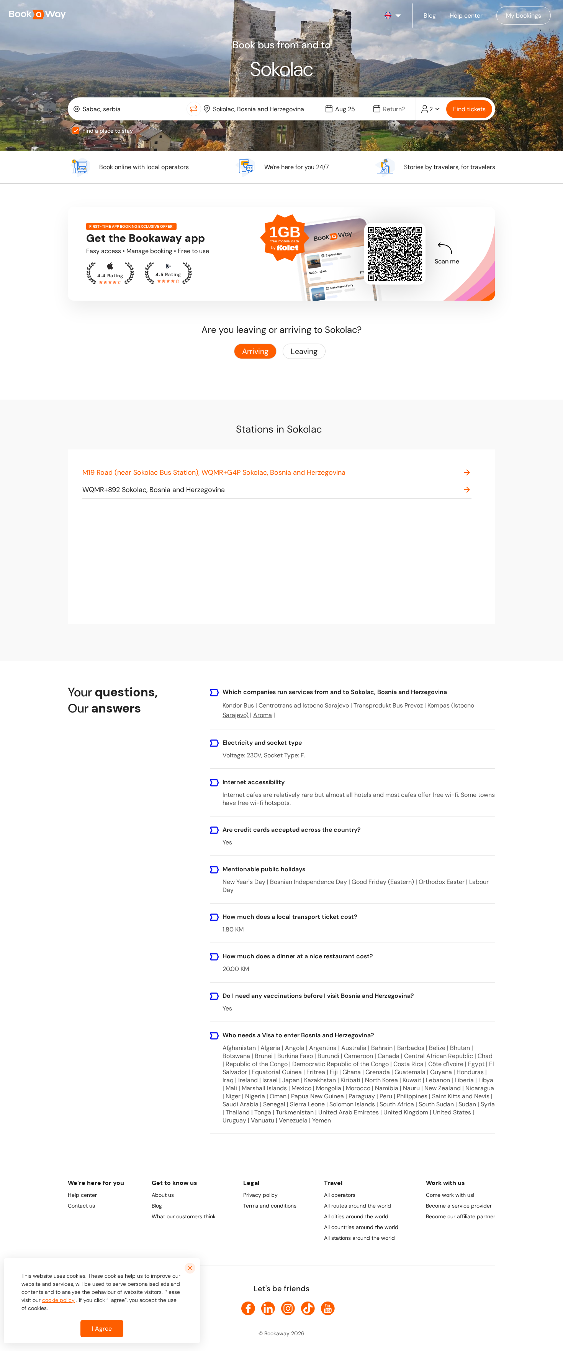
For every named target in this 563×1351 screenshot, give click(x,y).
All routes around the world (357, 1205)
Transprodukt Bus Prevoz (388, 705)
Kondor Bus (238, 705)
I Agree (102, 1329)
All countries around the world (361, 1227)
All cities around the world (356, 1216)
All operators (339, 1194)
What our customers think (184, 1216)
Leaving (304, 351)
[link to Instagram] (288, 1308)
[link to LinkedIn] (268, 1308)
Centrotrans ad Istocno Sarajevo (304, 705)
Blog (157, 1205)
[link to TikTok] (308, 1308)
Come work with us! (450, 1194)
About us (163, 1194)
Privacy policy (260, 1194)
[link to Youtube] (328, 1308)
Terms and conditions (269, 1205)
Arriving (255, 351)
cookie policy (58, 1300)
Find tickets (469, 109)
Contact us (81, 1205)
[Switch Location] (194, 109)
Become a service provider (459, 1205)
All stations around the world (359, 1237)
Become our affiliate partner (460, 1216)
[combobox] (129, 108)
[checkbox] (75, 130)
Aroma (262, 715)
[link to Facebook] (248, 1308)
